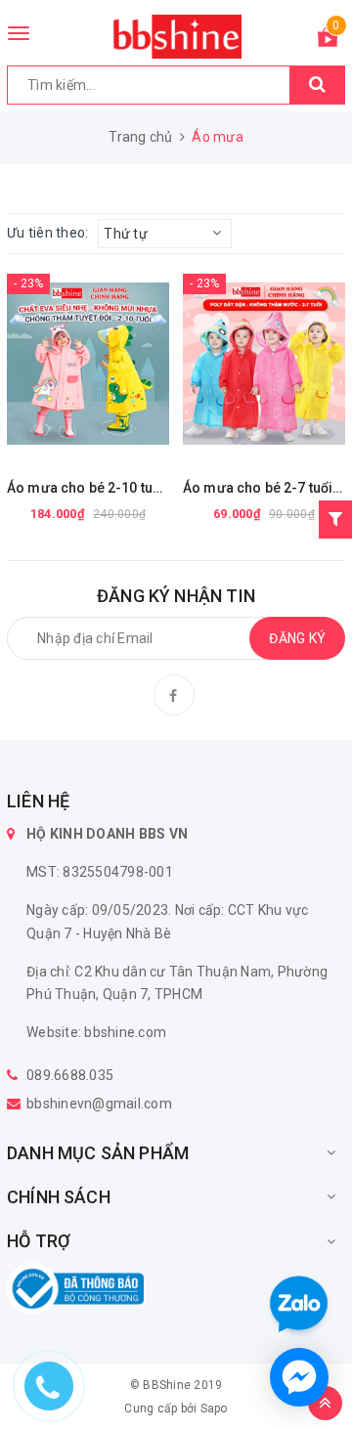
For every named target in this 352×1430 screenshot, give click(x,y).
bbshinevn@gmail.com (99, 1103)
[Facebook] (174, 694)
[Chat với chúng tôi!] (299, 1377)
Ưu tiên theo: (47, 232)
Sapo (214, 1408)
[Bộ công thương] (75, 1287)
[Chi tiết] (39, 363)
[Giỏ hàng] (327, 41)
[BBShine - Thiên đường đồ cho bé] (176, 37)
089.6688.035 (69, 1075)
